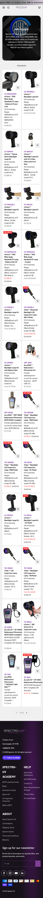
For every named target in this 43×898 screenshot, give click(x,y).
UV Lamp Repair (30, 798)
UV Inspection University (7, 799)
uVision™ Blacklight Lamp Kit (31, 94)
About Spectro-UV (9, 819)
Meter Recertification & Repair (32, 788)
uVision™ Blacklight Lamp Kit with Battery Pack (11, 366)
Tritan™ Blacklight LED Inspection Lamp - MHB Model (31, 416)
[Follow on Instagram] (10, 873)
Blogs (4, 786)
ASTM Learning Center (10, 782)
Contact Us (28, 783)
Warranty (5, 840)
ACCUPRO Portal (30, 779)
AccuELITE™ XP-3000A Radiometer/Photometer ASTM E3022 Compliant (13, 631)
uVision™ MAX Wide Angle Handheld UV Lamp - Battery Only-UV (11, 257)
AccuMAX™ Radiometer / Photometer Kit (29, 366)
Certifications (7, 823)
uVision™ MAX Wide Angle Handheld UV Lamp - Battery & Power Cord (11, 100)
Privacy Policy (29, 794)
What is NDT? (7, 805)
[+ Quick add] (18, 88)
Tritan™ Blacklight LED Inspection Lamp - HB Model (31, 572)
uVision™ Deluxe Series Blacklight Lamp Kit (10, 155)
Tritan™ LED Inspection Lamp (10, 570)
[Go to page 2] (26, 713)
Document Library (9, 790)
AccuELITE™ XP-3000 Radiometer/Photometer (33, 679)
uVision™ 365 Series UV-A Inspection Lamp (30, 625)
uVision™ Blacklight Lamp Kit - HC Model (31, 519)
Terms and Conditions (10, 836)
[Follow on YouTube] (16, 873)
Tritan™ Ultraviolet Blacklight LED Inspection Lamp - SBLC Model (31, 312)
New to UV (6, 794)
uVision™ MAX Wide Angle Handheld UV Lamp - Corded (31, 257)
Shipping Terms (8, 828)
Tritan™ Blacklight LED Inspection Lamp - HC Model (31, 466)
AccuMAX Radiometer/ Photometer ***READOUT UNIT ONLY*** (11, 680)
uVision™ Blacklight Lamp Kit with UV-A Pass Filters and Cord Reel (31, 158)
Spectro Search (8, 832)
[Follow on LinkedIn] (22, 873)
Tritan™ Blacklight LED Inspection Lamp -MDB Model (11, 466)
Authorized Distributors (28, 774)
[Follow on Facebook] (4, 873)
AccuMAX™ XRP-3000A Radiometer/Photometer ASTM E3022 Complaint (13, 416)
